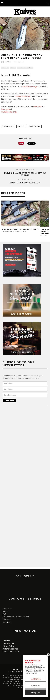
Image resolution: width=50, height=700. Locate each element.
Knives (13, 68)
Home (16, 670)
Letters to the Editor (11, 651)
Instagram (5, 109)
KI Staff (8, 62)
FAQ (4, 614)
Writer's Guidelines (10, 649)
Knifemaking (8, 126)
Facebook (37, 106)
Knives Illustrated (23, 96)
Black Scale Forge (29, 86)
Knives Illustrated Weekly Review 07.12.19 (25, 174)
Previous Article (25, 170)
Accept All (35, 692)
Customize (36, 678)
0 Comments (22, 68)
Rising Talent (34, 126)
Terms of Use (8, 643)
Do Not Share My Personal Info (16, 616)
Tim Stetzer (7, 231)
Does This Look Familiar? (25, 183)
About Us (6, 611)
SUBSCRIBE (9, 400)
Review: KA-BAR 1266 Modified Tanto (20, 229)
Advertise (6, 640)
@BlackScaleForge (9, 112)
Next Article (25, 179)
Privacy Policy (8, 646)
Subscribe (7, 619)
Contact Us (7, 608)
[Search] (48, 3)
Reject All (35, 685)
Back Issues (7, 622)
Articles (5, 68)
